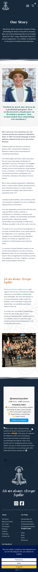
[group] (19, 442)
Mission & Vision (7, 522)
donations (25, 289)
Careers (4, 531)
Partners (5, 529)
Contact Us (6, 536)
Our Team (5, 524)
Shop (23, 533)
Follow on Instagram (19, 420)
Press (23, 538)
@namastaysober (19, 398)
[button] (5, 460)
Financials (5, 534)
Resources (24, 540)
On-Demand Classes (28, 526)
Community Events (27, 524)
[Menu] (27, 6)
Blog (22, 535)
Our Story (5, 519)
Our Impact (6, 526)
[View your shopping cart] (32, 6)
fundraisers (14, 289)
